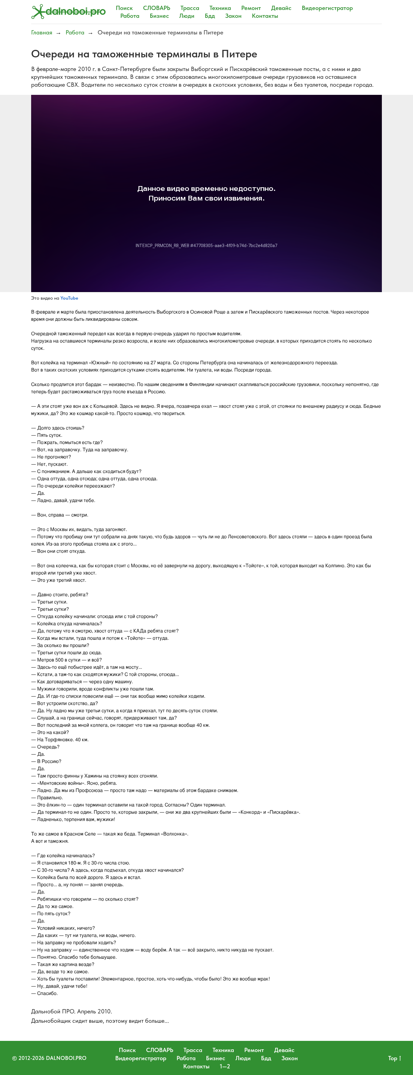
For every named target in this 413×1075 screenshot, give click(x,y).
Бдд (210, 15)
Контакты (265, 15)
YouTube (69, 298)
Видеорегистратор (327, 7)
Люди (186, 15)
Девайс (281, 7)
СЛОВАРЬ (156, 7)
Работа (129, 15)
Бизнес (159, 15)
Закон (233, 15)
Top (392, 1058)
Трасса (189, 7)
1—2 (225, 1066)
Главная (41, 32)
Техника (220, 7)
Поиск (124, 7)
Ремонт (251, 7)
